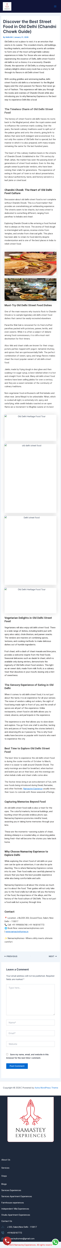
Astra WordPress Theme (46, 1087)
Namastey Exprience (32, 788)
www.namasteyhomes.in (17, 931)
